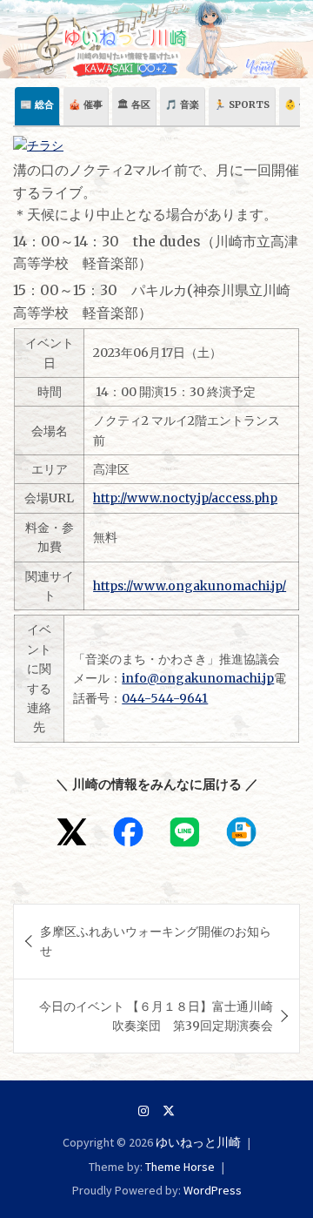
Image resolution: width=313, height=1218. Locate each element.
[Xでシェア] (71, 831)
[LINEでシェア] (184, 831)
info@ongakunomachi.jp (198, 678)
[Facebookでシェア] (128, 831)
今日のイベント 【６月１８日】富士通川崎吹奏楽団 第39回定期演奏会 (156, 1016)
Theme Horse (180, 1166)
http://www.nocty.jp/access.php (185, 498)
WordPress (212, 1190)
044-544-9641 (165, 698)
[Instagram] (143, 1111)
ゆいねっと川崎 (198, 1142)
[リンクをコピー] (241, 831)
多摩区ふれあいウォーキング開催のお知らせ (155, 941)
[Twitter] (169, 1111)
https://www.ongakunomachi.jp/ (189, 586)
